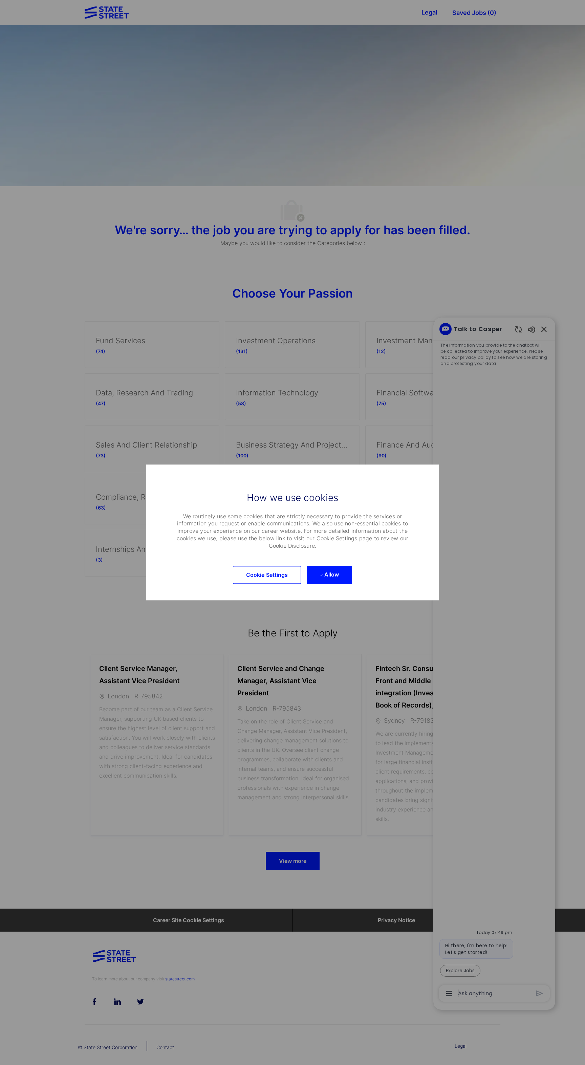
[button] (267, 575)
